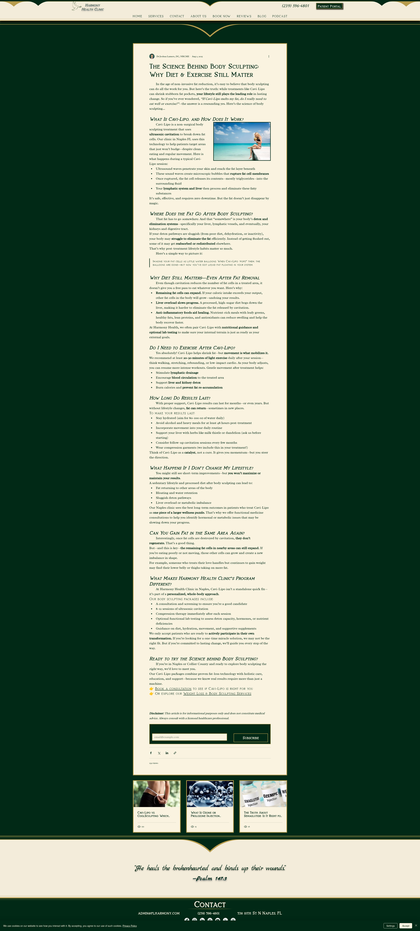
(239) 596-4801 (295, 6)
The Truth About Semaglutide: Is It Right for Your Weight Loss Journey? (263, 814)
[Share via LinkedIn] (166, 752)
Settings (390, 925)
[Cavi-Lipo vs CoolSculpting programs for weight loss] (157, 794)
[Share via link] (175, 752)
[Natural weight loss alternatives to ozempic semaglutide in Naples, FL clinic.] (263, 794)
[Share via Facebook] (150, 752)
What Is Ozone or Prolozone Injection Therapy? (205, 814)
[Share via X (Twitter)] (158, 752)
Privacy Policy (130, 925)
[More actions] (269, 56)
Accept (405, 925)
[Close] (416, 925)
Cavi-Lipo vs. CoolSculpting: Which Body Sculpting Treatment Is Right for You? (156, 814)
